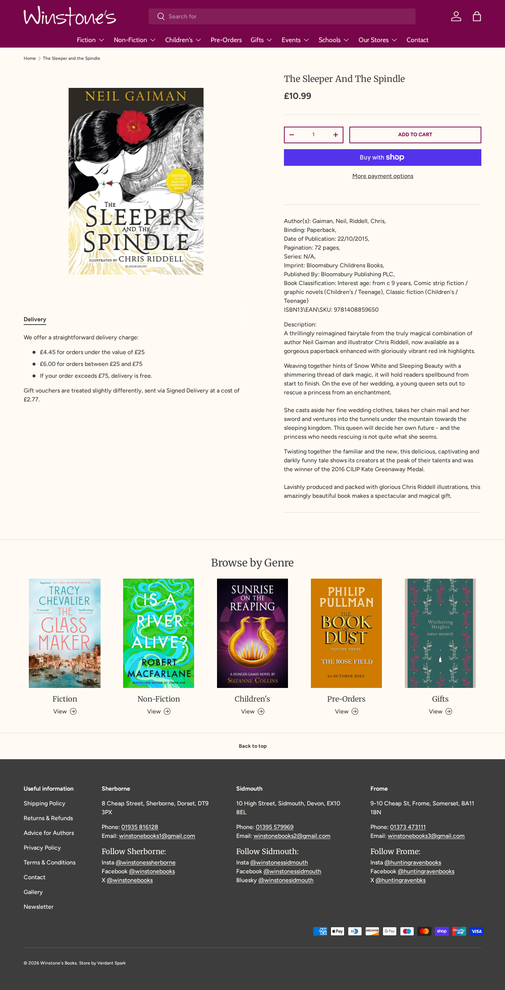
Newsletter (39, 906)
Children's (179, 40)
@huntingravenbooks (412, 862)
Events (291, 40)
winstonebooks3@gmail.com (426, 835)
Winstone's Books (58, 963)
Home (30, 58)
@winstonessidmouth (279, 862)
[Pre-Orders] (346, 633)
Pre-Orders (226, 40)
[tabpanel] (136, 368)
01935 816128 (139, 826)
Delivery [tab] (35, 319)
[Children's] (252, 633)
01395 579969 (275, 826)
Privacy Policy (42, 847)
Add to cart (415, 134)
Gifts (257, 40)
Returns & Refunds (48, 818)
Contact (417, 40)
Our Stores (374, 40)
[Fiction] (65, 633)
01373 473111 (408, 826)
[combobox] (282, 16)
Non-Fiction (130, 40)
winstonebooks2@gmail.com (292, 835)
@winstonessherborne (146, 862)
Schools (329, 40)
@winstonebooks (152, 871)
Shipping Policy (44, 803)
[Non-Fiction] (159, 633)
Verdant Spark (111, 963)
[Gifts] (440, 633)
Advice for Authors (49, 832)
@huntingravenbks (401, 880)
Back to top (253, 746)
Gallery (33, 891)
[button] (477, 16)
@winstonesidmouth (285, 880)
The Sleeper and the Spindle (71, 58)
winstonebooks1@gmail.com (157, 835)
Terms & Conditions (49, 862)
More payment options (382, 175)
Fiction (86, 40)
